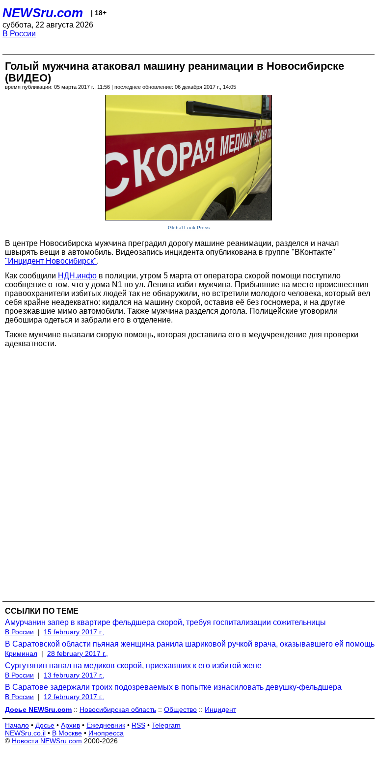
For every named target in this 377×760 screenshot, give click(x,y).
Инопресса (106, 733)
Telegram (166, 725)
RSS (138, 725)
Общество (180, 709)
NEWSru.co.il (25, 733)
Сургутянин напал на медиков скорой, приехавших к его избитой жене (133, 665)
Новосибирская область (118, 709)
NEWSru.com (42, 12)
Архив (70, 725)
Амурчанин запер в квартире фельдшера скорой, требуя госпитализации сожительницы (165, 622)
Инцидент (220, 709)
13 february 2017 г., (74, 675)
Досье (44, 725)
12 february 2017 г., (74, 697)
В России (19, 33)
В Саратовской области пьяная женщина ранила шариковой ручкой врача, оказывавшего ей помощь (190, 644)
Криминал (21, 653)
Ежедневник (105, 725)
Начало (17, 725)
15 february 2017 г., (74, 632)
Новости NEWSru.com (47, 741)
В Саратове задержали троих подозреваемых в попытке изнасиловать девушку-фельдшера (173, 687)
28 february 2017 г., (77, 653)
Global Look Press (189, 227)
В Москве (67, 733)
